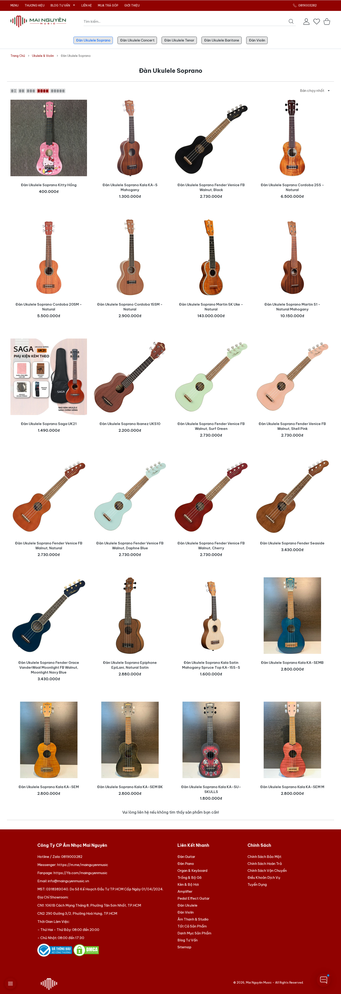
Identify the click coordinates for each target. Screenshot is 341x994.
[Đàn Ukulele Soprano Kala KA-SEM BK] (130, 740)
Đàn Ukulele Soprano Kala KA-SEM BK (130, 787)
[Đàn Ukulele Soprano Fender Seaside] (292, 496)
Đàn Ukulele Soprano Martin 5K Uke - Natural (211, 306)
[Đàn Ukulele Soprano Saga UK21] (48, 377)
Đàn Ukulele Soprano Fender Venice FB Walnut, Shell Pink (292, 426)
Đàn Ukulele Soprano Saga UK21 (49, 424)
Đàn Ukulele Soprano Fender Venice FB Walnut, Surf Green (211, 426)
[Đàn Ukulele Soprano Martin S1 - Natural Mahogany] (292, 257)
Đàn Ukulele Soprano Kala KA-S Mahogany (130, 187)
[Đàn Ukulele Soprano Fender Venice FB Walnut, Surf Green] (211, 377)
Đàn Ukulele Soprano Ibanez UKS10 (130, 424)
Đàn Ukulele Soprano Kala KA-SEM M (292, 787)
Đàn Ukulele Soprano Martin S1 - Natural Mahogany (292, 306)
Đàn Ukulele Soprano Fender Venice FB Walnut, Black (211, 187)
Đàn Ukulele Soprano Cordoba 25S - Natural (292, 187)
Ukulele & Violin (43, 56)
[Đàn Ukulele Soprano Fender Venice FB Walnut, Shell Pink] (292, 377)
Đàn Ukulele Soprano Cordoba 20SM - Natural (49, 306)
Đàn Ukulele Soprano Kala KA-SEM (49, 787)
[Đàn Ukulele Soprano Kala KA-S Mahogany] (130, 138)
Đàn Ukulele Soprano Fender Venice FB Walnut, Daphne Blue (130, 545)
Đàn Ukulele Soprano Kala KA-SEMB (292, 662)
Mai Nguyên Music (259, 982)
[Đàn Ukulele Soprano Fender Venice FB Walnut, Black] (211, 138)
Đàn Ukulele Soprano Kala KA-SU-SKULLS (211, 789)
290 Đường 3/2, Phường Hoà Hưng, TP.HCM (81, 913)
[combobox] (190, 21)
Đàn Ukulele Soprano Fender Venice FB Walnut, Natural (48, 545)
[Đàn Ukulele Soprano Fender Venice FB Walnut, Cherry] (211, 496)
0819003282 (71, 856)
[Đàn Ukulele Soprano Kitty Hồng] (48, 138)
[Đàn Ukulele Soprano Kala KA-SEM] (48, 740)
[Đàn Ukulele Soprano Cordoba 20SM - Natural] (48, 257)
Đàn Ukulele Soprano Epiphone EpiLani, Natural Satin (130, 665)
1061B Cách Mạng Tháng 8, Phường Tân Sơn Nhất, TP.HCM (93, 905)
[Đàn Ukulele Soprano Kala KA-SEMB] (292, 615)
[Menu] (10, 983)
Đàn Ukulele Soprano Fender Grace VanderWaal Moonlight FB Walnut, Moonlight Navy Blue (48, 667)
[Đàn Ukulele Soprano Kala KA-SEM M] (292, 740)
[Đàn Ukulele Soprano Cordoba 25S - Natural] (292, 138)
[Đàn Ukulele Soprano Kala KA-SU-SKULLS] (211, 740)
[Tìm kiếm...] (291, 21)
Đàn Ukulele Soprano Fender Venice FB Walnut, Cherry (211, 545)
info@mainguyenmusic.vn (68, 881)
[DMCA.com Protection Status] (86, 950)
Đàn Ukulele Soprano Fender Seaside (292, 543)
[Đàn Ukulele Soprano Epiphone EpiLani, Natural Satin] (130, 615)
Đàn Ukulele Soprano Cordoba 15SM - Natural (130, 306)
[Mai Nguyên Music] (38, 21)
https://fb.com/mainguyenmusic (80, 873)
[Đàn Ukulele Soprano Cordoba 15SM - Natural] (130, 257)
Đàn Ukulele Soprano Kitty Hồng (49, 185)
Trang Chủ (17, 56)
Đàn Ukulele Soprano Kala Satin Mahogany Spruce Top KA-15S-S (211, 665)
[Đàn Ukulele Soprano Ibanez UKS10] (130, 377)
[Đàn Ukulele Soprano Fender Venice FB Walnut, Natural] (48, 496)
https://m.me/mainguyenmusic (82, 865)
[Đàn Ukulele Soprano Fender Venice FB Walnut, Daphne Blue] (130, 496)
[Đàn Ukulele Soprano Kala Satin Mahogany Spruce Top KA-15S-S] (211, 615)
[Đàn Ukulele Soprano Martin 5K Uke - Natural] (211, 257)
